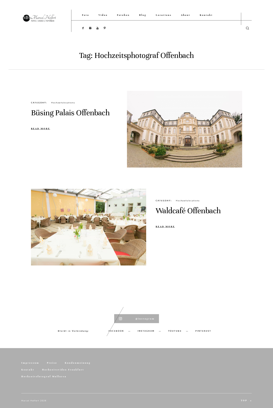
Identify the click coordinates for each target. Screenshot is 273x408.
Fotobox (123, 15)
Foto (85, 15)
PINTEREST (203, 331)
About (186, 15)
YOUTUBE (175, 331)
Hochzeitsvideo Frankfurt (63, 370)
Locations (164, 15)
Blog (142, 15)
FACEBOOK (116, 331)
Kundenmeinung (78, 363)
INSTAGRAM (146, 331)
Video (103, 15)
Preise (52, 363)
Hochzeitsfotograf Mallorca (44, 376)
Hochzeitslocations (63, 102)
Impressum (30, 363)
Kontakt (206, 15)
